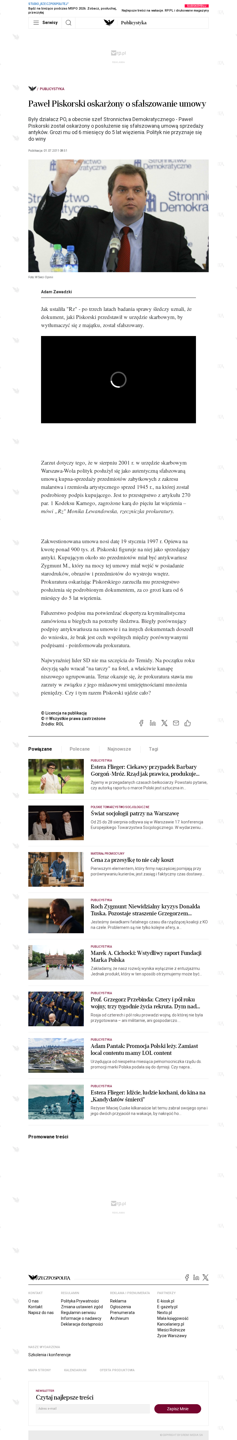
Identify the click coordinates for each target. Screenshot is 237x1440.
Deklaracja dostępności (82, 1324)
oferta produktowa (117, 1370)
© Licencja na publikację (64, 713)
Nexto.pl (164, 1312)
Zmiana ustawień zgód (82, 1306)
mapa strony (39, 1370)
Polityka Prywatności (80, 1301)
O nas (33, 1301)
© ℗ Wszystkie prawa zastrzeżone (73, 718)
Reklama (118, 1301)
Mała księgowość (172, 1318)
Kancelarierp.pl (170, 1324)
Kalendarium (75, 1370)
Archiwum (119, 1318)
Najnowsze (119, 749)
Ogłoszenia (120, 1306)
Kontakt (35, 1306)
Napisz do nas (41, 1312)
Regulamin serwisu (78, 1312)
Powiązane (40, 749)
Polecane (80, 749)
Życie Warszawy (172, 1335)
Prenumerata (122, 1312)
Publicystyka (134, 23)
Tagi (153, 749)
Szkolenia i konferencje (49, 1354)
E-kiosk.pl (165, 1301)
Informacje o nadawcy (81, 1318)
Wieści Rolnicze (171, 1330)
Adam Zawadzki (56, 292)
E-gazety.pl (167, 1306)
